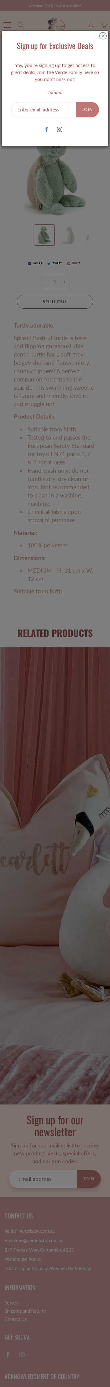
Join (87, 109)
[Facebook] (46, 129)
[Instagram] (59, 129)
